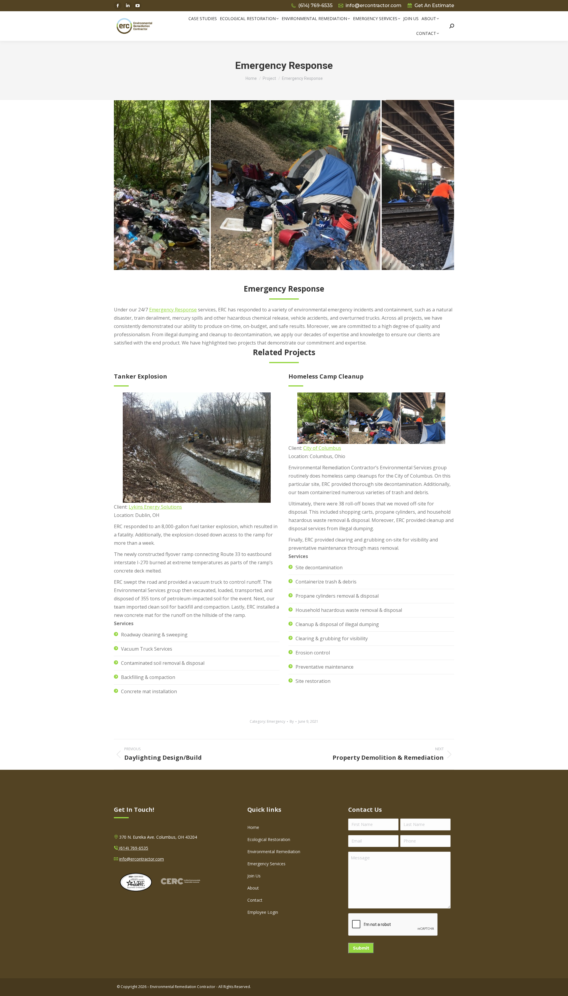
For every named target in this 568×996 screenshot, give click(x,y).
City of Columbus (322, 448)
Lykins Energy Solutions (155, 507)
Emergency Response (173, 309)
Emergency (276, 721)
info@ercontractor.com (373, 5)
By (292, 721)
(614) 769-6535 (315, 5)
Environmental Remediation (273, 851)
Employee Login (262, 912)
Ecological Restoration (268, 839)
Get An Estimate (434, 5)
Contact (254, 900)
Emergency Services (266, 863)
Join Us (254, 876)
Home (253, 827)
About (253, 888)
